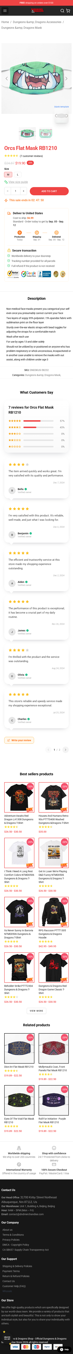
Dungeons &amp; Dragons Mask (21, 27)
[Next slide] (66, 78)
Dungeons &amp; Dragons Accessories (37, 22)
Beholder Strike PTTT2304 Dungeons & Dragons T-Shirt (18, 989)
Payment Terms (11, 1271)
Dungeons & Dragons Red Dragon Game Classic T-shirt (53, 989)
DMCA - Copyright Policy (15, 1244)
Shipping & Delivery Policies (17, 1266)
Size (6, 168)
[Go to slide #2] (45, 133)
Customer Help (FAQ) (14, 1286)
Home (5, 22)
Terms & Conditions (13, 1234)
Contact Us (8, 1281)
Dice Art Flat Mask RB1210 (18, 1066)
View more (36, 1011)
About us (7, 1229)
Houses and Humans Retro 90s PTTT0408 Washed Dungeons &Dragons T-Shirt (54, 819)
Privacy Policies (10, 1239)
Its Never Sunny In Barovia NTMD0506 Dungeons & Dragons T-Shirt (18, 934)
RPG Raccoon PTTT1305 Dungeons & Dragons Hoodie (52, 934)
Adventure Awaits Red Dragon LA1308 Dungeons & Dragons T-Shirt (18, 819)
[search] (62, 11)
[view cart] (68, 11)
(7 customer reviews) (31, 156)
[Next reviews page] (65, 750)
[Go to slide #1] (27, 133)
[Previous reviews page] (48, 750)
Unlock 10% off (7, 1338)
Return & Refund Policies (15, 1276)
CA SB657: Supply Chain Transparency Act (25, 1249)
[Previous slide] (7, 78)
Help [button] (66, 1349)
